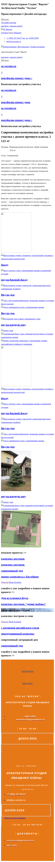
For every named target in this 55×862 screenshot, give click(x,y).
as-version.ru (8, 66)
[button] (27, 19)
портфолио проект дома (15, 102)
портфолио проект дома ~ (16, 78)
